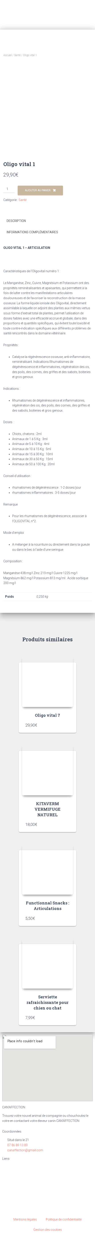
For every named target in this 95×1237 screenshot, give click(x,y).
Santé (17, 55)
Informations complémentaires (32, 232)
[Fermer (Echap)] (90, 5)
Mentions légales (25, 1219)
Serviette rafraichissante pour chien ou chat (47, 1002)
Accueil (7, 55)
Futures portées (16, 1198)
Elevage (10, 1169)
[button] (89, 15)
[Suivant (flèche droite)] (87, 618)
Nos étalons (13, 1184)
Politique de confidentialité (64, 1219)
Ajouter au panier (38, 190)
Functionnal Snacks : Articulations (47, 905)
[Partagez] (80, 5)
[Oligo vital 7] (47, 681)
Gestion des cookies (47, 1229)
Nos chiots (12, 1191)
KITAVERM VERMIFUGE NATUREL (47, 809)
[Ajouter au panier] (67, 725)
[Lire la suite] (67, 824)
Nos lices (11, 1176)
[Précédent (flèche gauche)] (7, 618)
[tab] (47, 221)
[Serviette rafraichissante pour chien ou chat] (47, 963)
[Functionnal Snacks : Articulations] (47, 869)
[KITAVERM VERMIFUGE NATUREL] (47, 769)
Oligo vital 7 (47, 715)
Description (16, 221)
